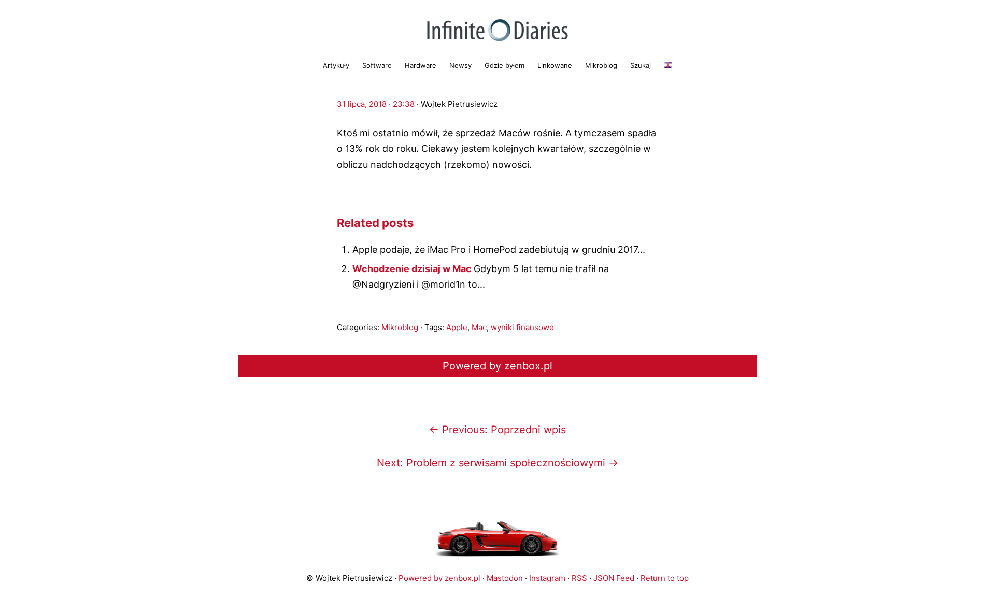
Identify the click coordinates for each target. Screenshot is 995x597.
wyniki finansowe (522, 327)
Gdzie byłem (504, 65)
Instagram (547, 578)
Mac (479, 327)
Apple (456, 327)
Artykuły (336, 65)
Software (377, 65)
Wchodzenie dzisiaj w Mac (413, 268)
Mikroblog (601, 65)
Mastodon (505, 578)
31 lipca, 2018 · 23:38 (376, 104)
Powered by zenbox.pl (497, 366)
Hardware (420, 65)
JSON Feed (613, 578)
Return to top (665, 578)
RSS (579, 578)
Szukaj (640, 65)
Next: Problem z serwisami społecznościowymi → (497, 463)
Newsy (460, 65)
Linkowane (554, 65)
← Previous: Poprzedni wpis (497, 429)
